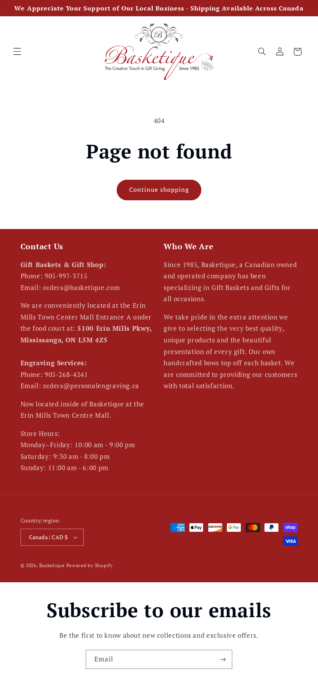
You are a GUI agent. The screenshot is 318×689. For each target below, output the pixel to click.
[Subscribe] (223, 659)
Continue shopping (159, 190)
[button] (17, 52)
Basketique (51, 565)
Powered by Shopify (89, 565)
